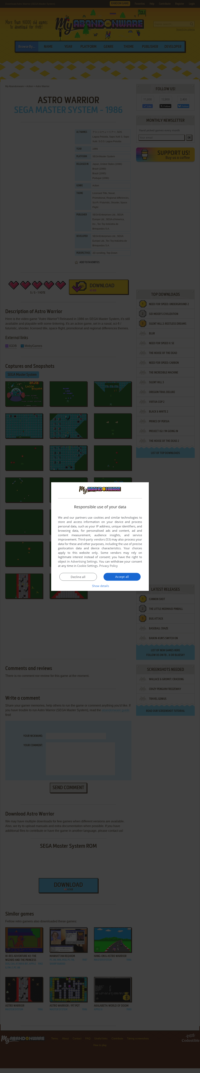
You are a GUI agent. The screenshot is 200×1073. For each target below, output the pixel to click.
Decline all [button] (78, 577)
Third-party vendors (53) (94, 539)
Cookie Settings (87, 566)
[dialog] (100, 536)
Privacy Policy (108, 566)
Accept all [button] (122, 577)
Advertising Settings (84, 561)
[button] (100, 586)
